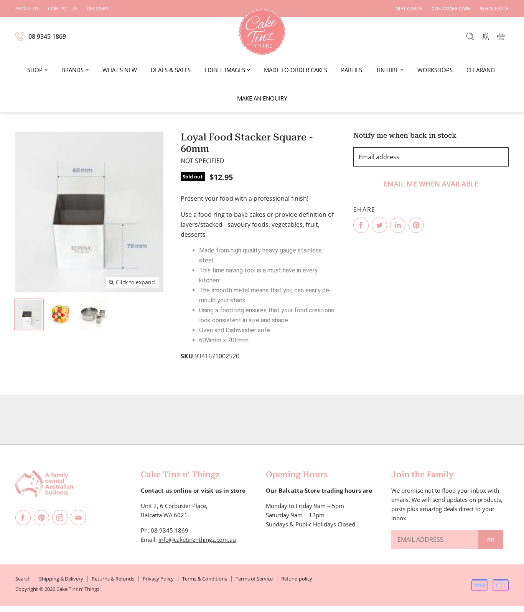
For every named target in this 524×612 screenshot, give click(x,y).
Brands (72, 70)
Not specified (202, 161)
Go (490, 539)
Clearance (481, 70)
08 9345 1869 (47, 36)
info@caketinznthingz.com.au (197, 539)
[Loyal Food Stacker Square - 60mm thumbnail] (29, 314)
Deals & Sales (171, 70)
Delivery (98, 8)
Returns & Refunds (113, 578)
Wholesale (494, 8)
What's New (119, 70)
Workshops (435, 70)
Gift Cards (408, 8)
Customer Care (451, 8)
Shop (35, 70)
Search (23, 578)
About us (27, 8)
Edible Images (224, 70)
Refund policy (296, 578)
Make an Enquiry (262, 98)
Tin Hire (387, 70)
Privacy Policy (158, 578)
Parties (351, 70)
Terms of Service (254, 578)
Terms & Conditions (204, 578)
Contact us (62, 8)
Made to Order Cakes (295, 70)
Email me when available (431, 183)
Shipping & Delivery (61, 578)
